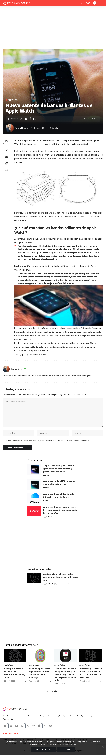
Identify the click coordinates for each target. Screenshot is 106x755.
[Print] (34, 119)
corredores (96, 212)
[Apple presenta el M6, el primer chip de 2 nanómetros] (34, 484)
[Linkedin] (22, 725)
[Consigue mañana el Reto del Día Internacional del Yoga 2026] (15, 655)
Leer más (66, 749)
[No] (102, 746)
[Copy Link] (30, 119)
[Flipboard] (16, 725)
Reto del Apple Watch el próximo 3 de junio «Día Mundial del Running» (39, 673)
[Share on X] (21, 119)
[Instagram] (44, 725)
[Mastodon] (33, 725)
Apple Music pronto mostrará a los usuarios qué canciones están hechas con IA (60, 510)
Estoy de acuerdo (43, 749)
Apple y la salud (39, 350)
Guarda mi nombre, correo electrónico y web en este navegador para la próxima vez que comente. (47, 440)
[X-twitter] (27, 725)
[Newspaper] (10, 725)
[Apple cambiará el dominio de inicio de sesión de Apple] (34, 498)
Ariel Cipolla (23, 128)
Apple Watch (13, 100)
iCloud (45, 501)
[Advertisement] (53, 26)
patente (40, 140)
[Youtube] (50, 725)
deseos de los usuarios (84, 154)
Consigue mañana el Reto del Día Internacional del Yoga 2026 (15, 673)
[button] (82, 3)
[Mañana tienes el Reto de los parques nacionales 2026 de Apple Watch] (34, 578)
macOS (46, 475)
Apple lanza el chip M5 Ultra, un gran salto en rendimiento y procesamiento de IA (59, 468)
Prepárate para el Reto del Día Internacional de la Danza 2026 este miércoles (91, 673)
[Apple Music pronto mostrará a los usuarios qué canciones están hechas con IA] (34, 511)
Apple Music (48, 517)
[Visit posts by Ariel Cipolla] (6, 369)
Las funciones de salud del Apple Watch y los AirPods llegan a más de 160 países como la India (65, 674)
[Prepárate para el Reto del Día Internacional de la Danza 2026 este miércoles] (91, 655)
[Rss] (5, 725)
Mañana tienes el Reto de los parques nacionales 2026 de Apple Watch (61, 577)
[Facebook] (39, 725)
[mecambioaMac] (17, 3)
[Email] (26, 119)
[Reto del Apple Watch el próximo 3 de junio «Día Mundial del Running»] (40, 655)
